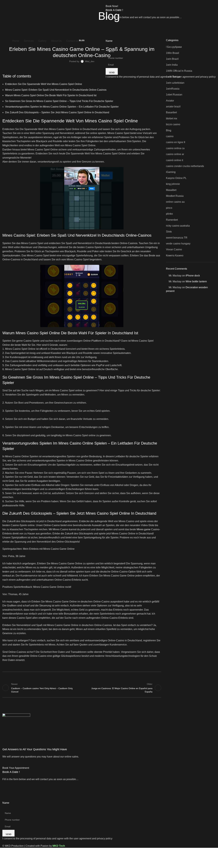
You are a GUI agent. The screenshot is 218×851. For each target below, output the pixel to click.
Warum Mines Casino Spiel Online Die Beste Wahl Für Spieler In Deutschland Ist (50, 95)
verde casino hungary (178, 243)
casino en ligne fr (175, 142)
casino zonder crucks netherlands (185, 166)
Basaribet (171, 112)
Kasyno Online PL (176, 178)
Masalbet (171, 190)
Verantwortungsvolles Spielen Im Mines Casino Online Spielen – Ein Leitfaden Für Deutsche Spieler (62, 106)
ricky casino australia (178, 225)
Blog (168, 130)
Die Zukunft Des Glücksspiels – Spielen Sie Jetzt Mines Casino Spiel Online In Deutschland (57, 112)
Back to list (82, 688)
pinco (169, 207)
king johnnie (173, 184)
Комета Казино (174, 255)
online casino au (175, 201)
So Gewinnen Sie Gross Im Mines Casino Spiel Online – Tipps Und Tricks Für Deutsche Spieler (59, 101)
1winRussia (172, 88)
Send (112, 72)
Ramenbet (172, 219)
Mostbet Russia (175, 196)
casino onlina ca (175, 148)
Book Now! (112, 6)
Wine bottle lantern (196, 281)
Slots (169, 231)
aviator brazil (173, 106)
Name (109, 41)
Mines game (143, 529)
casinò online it (174, 160)
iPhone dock (193, 275)
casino (169, 136)
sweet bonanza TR (176, 237)
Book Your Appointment (15, 768)
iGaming (171, 172)
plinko (169, 213)
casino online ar (175, 154)
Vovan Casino (174, 249)
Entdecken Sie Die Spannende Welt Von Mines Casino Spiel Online (43, 84)
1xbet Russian (174, 94)
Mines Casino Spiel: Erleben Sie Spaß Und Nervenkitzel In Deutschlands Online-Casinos (55, 89)
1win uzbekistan (175, 82)
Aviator (170, 100)
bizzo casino (173, 124)
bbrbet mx (171, 118)
